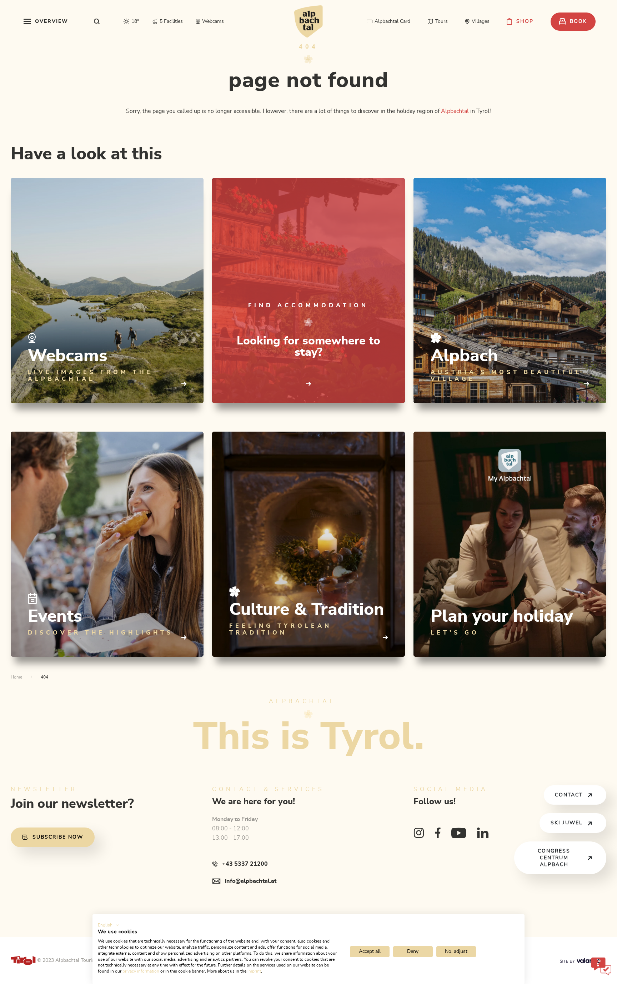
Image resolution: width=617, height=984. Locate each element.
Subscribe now (57, 837)
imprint (254, 971)
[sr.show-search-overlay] (97, 21)
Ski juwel (567, 822)
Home (16, 677)
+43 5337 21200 (245, 864)
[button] (109, 925)
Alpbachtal (455, 111)
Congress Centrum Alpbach (554, 858)
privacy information (140, 971)
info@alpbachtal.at (250, 881)
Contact (569, 794)
